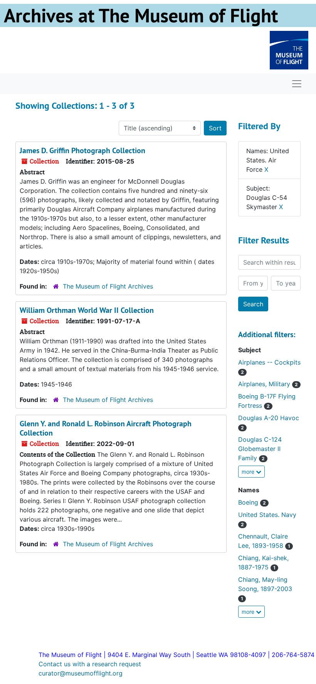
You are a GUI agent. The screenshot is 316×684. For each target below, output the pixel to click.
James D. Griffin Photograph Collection (82, 150)
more (249, 471)
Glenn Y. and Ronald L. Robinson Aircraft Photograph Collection (106, 428)
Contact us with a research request (90, 664)
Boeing (252, 502)
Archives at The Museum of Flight (141, 15)
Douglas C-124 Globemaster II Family (260, 449)
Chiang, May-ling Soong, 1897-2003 (265, 588)
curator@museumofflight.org (81, 673)
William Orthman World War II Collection (87, 310)
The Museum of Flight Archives (108, 286)
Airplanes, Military (268, 384)
